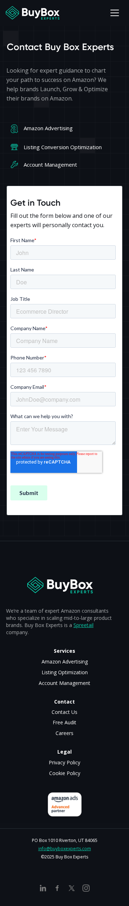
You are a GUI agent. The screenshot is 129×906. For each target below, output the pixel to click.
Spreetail (83, 625)
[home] (32, 13)
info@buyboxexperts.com (64, 849)
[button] (114, 12)
